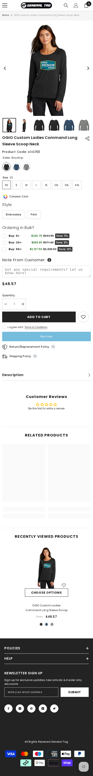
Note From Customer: (24, 260)
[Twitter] (54, 708)
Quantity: (8, 295)
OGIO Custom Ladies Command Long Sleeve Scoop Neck (46, 608)
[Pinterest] (31, 708)
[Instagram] (20, 708)
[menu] (4, 5)
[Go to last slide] (5, 68)
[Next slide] (88, 68)
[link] (23, 509)
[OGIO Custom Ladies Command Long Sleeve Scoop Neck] (46, 567)
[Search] (66, 5)
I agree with (15, 327)
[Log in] (76, 5)
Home (5, 15)
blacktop (41, 624)
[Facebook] (8, 708)
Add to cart (38, 317)
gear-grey (52, 624)
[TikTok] (43, 708)
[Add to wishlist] (83, 317)
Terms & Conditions (35, 327)
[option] (46, 586)
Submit (74, 692)
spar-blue (46, 624)
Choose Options (46, 592)
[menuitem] (9, 125)
